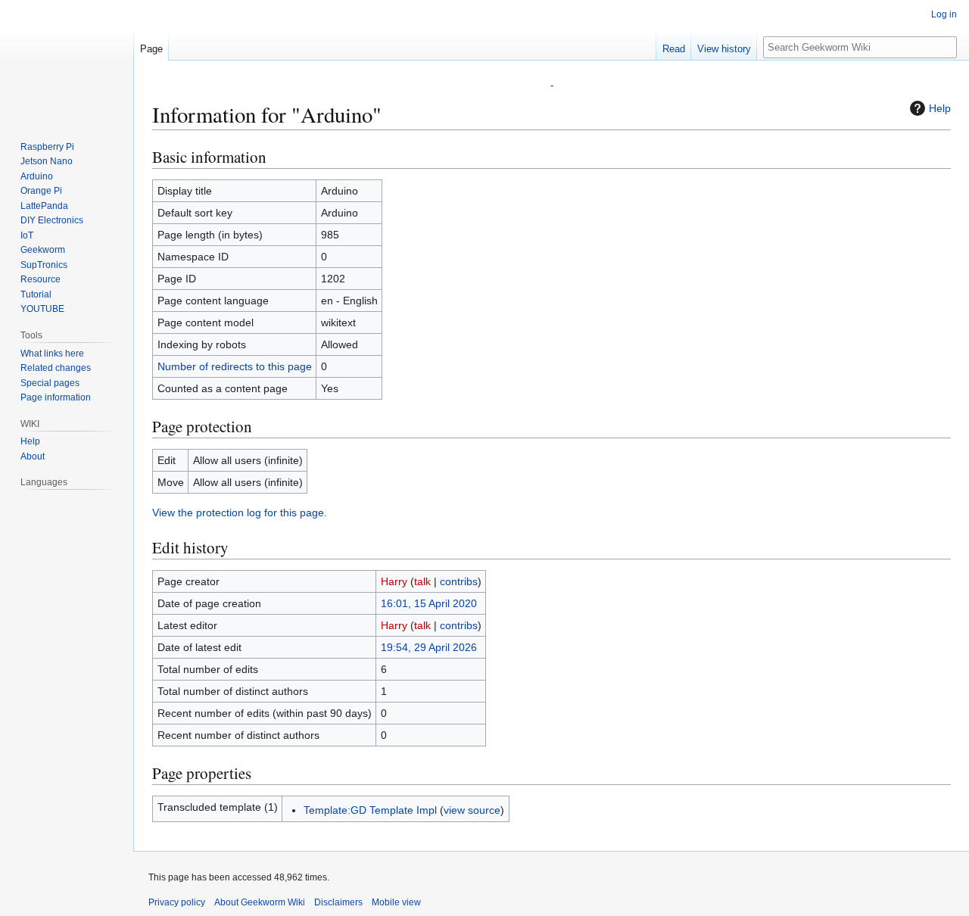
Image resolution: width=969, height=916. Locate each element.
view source (472, 810)
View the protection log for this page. (239, 512)
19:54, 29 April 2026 (429, 647)
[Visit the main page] (66, 60)
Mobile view (396, 902)
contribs (459, 581)
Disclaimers (338, 902)
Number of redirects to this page (234, 366)
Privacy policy (176, 902)
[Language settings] (113, 482)
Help (940, 108)
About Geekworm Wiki (259, 902)
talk (422, 581)
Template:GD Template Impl (370, 810)
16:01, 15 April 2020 (429, 603)
